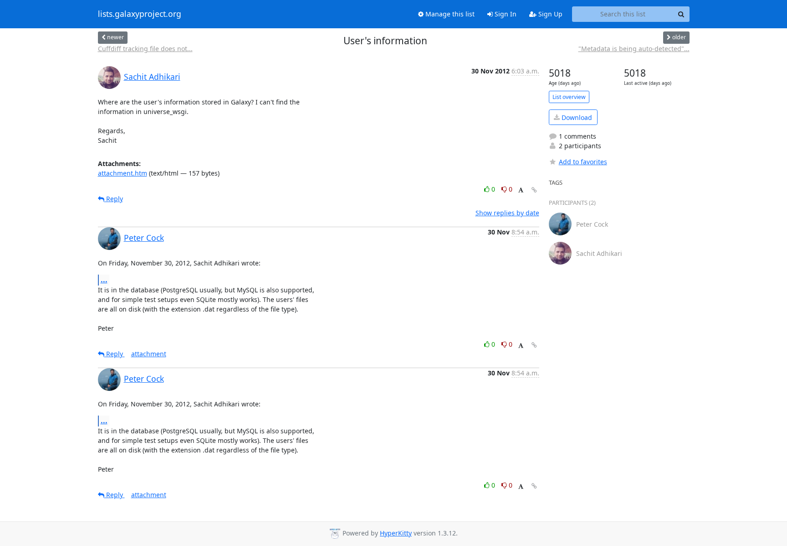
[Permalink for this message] (534, 190)
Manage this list (449, 14)
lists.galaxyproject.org (139, 14)
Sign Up (549, 14)
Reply (113, 198)
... (104, 280)
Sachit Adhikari (152, 76)
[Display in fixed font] (521, 190)
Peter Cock (144, 237)
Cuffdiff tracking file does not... (145, 48)
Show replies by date (507, 212)
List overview (569, 97)
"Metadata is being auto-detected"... (634, 48)
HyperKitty (396, 533)
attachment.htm (122, 173)
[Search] (681, 14)
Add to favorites (583, 161)
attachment (148, 353)
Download (576, 117)
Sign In (504, 14)
